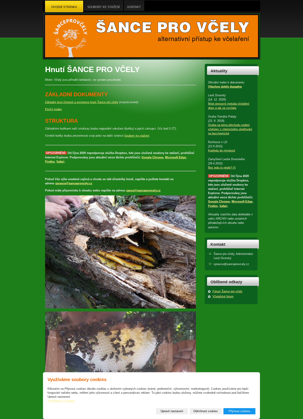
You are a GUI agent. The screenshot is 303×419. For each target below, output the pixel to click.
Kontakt (218, 244)
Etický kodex (53, 109)
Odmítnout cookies (205, 411)
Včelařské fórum (223, 296)
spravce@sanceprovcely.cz (73, 183)
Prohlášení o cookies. (61, 400)
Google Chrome (152, 157)
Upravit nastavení (172, 411)
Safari (60, 161)
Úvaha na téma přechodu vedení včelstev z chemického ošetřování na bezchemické (230, 129)
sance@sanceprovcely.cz (143, 190)
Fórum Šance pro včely (227, 291)
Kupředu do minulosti (221, 150)
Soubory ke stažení (136, 135)
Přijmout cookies (239, 411)
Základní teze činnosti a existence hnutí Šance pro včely (81, 102)
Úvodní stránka (64, 7)
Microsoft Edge (175, 157)
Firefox (50, 161)
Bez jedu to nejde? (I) (222, 167)
